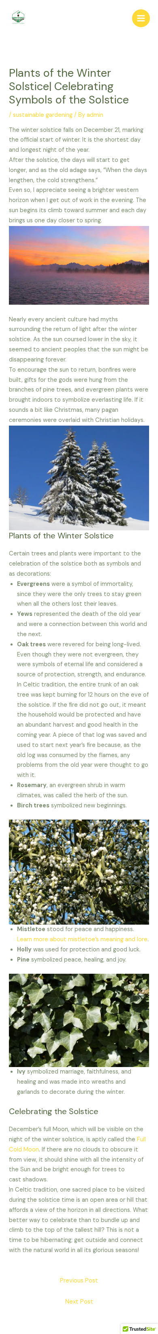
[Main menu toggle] (141, 18)
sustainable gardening (43, 115)
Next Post (79, 1302)
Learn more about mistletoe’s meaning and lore (82, 939)
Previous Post (79, 1281)
